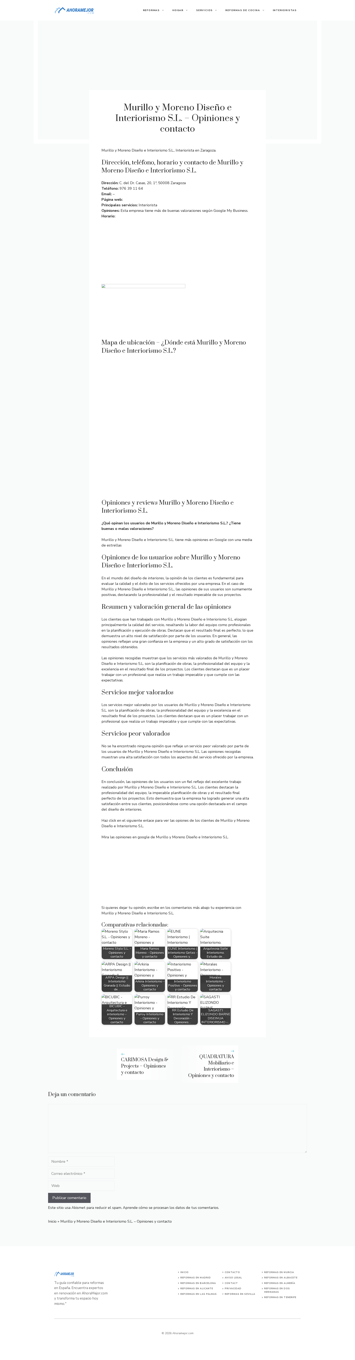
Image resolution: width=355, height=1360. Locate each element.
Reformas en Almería (279, 1283)
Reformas (151, 10)
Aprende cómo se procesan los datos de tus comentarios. (171, 1207)
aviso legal (233, 1277)
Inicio (52, 1221)
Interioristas (285, 10)
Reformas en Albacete (280, 1277)
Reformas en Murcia (279, 1272)
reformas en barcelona (198, 1283)
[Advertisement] (177, 253)
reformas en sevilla (240, 1294)
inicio (184, 1272)
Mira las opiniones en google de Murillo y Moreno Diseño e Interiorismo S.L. (164, 837)
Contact (231, 1283)
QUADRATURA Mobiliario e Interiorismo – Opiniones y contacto (211, 1066)
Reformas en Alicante (196, 1288)
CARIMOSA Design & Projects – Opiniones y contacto (144, 1066)
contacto (232, 1272)
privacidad (233, 1288)
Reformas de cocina (242, 10)
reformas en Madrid (195, 1277)
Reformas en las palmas (198, 1294)
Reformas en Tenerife (280, 1297)
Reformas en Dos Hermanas (277, 1290)
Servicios (204, 10)
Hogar (177, 10)
